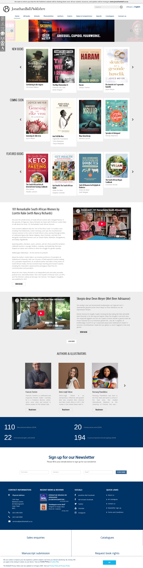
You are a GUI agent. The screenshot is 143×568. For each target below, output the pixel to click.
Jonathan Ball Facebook (86, 495)
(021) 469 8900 (17, 517)
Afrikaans (129, 7)
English (137, 7)
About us (111, 495)
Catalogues (110, 16)
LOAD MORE (71, 341)
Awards (99, 16)
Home (17, 16)
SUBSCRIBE (121, 472)
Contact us (122, 16)
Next (131, 30)
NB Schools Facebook (85, 500)
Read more (32, 410)
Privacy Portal (65, 566)
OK (109, 562)
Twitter (80, 504)
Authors (60, 16)
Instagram (81, 513)
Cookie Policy (44, 562)
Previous (11, 30)
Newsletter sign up (114, 508)
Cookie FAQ (55, 562)
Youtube (81, 508)
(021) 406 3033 (17, 513)
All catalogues (113, 499)
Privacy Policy (54, 566)
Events (69, 16)
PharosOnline (48, 16)
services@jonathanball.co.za (22, 521)
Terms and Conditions (115, 512)
